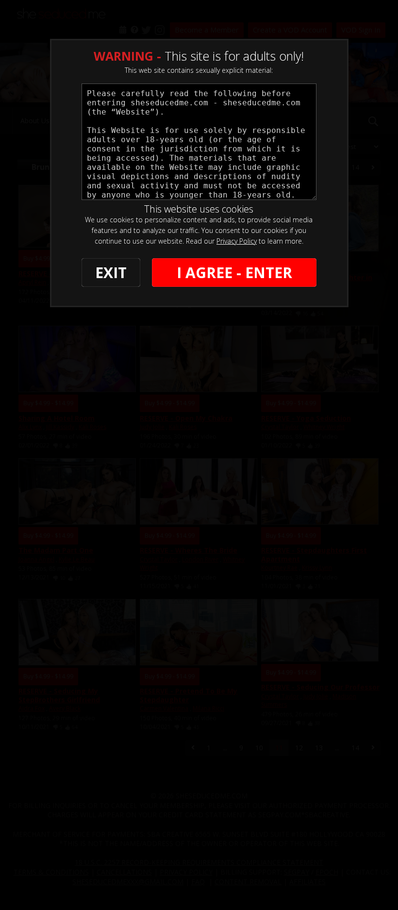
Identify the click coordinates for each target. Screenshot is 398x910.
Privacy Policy (236, 241)
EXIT (111, 272)
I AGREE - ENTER (234, 272)
